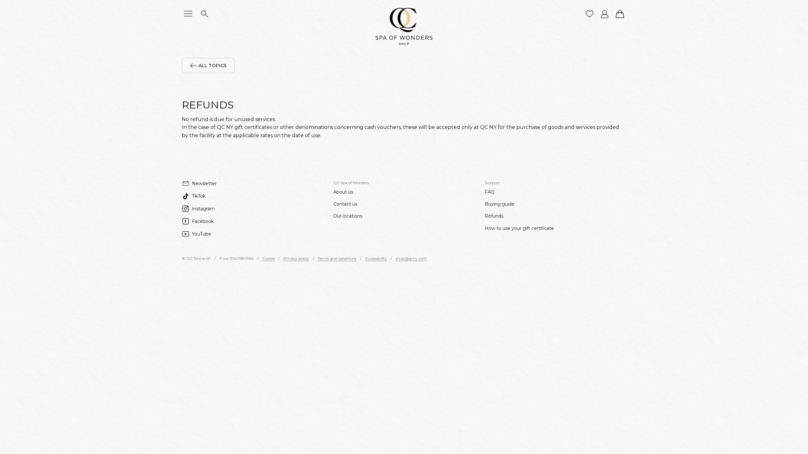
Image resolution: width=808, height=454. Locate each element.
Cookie (268, 258)
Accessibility (376, 258)
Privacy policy (296, 258)
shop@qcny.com (411, 258)
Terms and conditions (337, 258)
